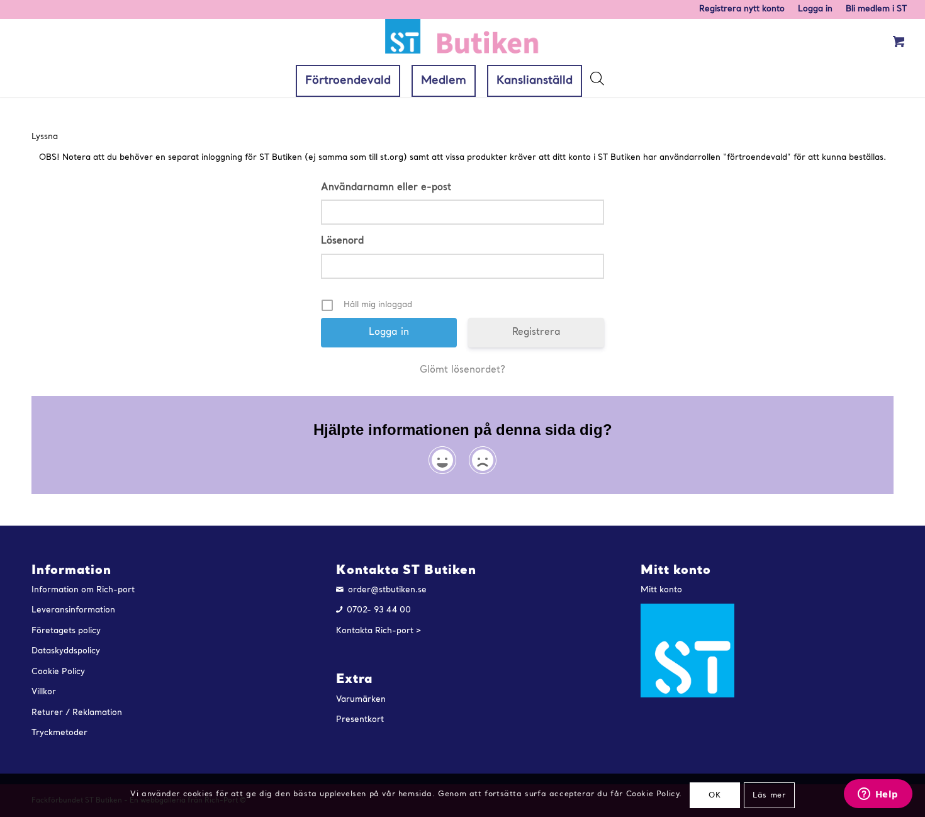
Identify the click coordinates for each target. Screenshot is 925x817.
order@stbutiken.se (387, 590)
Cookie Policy (58, 672)
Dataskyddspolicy (65, 651)
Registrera (536, 332)
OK (714, 795)
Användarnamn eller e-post (386, 187)
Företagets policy (66, 631)
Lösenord (342, 241)
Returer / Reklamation (76, 713)
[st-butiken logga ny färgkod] (462, 41)
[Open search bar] (596, 82)
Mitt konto (661, 590)
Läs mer (769, 795)
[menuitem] (742, 9)
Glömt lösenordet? (462, 370)
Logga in (815, 9)
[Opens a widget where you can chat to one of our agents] (877, 795)
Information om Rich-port (83, 590)
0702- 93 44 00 (379, 610)
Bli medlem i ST (876, 9)
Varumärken (361, 699)
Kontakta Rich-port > (379, 631)
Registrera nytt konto (742, 9)
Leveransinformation (73, 610)
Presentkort (360, 719)
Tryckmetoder (59, 733)
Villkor (43, 692)
